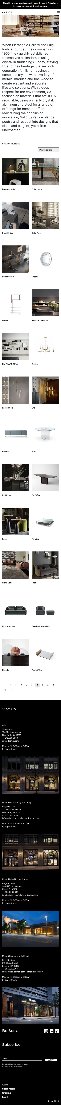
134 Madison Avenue (11, 732)
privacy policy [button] (19, 1066)
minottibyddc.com (30, 818)
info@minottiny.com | (12, 818)
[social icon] (46, 1032)
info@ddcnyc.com (10, 741)
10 (5, 690)
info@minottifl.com (11, 895)
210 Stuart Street (10, 963)
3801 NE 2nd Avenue (12, 886)
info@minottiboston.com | (14, 972)
